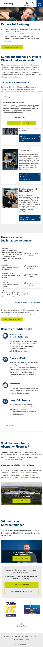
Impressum (35, 636)
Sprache (26, 5)
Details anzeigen (20, 117)
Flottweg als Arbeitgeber (21, 591)
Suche (33, 5)
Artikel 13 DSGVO (22, 636)
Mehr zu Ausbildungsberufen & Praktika (27, 138)
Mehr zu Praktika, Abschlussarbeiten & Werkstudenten (27, 177)
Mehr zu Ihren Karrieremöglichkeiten (27, 218)
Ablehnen (14, 123)
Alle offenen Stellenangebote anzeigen (26, 302)
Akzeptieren (29, 123)
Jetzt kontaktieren (21, 585)
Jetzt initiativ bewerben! (12, 319)
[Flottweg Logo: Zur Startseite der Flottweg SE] (8, 4)
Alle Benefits (10, 425)
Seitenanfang (21, 626)
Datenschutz (8, 636)
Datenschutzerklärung (10, 112)
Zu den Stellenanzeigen (12, 47)
